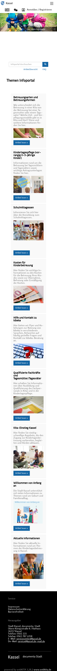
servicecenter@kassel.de (28, 639)
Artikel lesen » (21, 143)
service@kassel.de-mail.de (31, 641)
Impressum (14, 607)
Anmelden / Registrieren (39, 10)
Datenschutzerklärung (19, 609)
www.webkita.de (42, 670)
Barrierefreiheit (16, 612)
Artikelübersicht (31, 69)
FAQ (44, 69)
